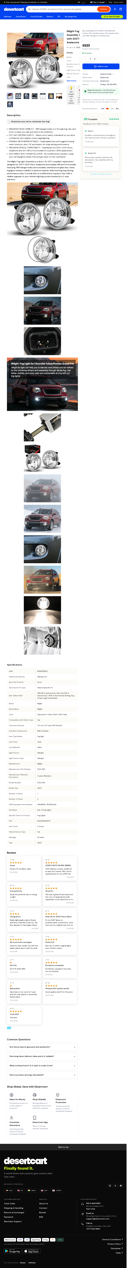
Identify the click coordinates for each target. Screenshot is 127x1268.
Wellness (7, 17)
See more (71, 80)
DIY (59, 17)
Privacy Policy (115, 1244)
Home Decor (21, 17)
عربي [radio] (83, 2)
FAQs (119, 1253)
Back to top (63, 1147)
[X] (115, 1185)
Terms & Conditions (112, 1239)
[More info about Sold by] (113, 74)
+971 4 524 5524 (93, 1229)
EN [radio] (79, 2)
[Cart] (120, 9)
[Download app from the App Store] (31, 1250)
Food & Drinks (36, 17)
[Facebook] (121, 1185)
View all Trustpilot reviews (101, 174)
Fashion (50, 17)
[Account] (115, 9)
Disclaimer (117, 1248)
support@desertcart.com (97, 1219)
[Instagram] (110, 1185)
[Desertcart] (14, 9)
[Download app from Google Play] (12, 1250)
